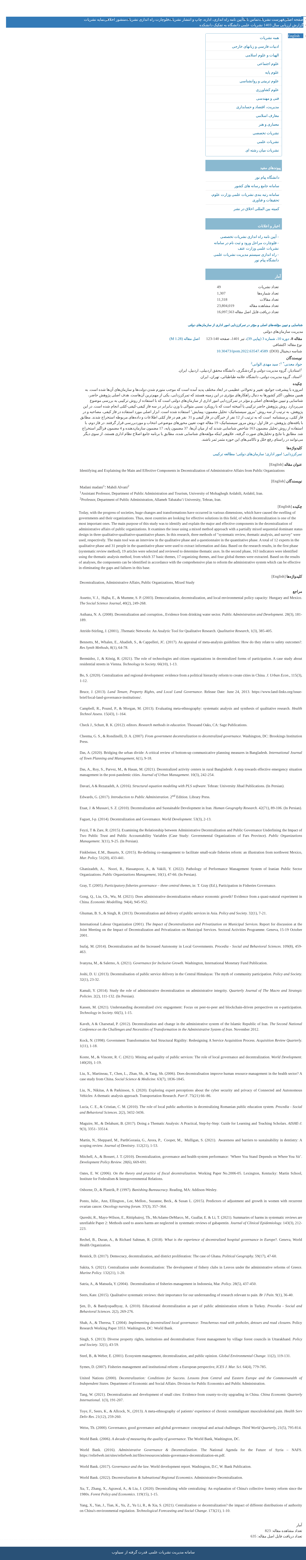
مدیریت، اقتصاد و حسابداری (257, 107)
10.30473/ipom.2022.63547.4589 (242, 351)
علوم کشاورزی (267, 90)
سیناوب (117, 1552)
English (294, 36)
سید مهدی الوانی (265, 364)
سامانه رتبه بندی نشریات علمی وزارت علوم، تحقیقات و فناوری (245, 197)
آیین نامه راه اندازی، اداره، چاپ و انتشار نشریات (206, 19)
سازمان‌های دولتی (250, 454)
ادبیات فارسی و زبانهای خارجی (255, 46)
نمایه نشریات (94, 19)
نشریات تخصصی (266, 133)
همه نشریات (269, 38)
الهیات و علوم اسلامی (262, 55)
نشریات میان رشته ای (262, 150)
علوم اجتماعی (268, 64)
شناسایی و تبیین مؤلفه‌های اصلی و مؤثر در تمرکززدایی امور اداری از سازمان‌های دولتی (245, 325)
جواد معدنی (292, 364)
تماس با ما (251, 19)
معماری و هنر (269, 124)
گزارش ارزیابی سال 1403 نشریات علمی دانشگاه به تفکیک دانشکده (251, 25)
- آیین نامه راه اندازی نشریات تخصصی (249, 237)
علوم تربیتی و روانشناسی (259, 81)
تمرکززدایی (293, 454)
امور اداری (274, 454)
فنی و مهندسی (267, 98)
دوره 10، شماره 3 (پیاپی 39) (268, 339)
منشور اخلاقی (115, 19)
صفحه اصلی (293, 19)
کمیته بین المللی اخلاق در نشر (256, 209)
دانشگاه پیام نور (267, 177)
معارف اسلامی (267, 116)
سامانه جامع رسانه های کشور (256, 186)
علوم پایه (272, 72)
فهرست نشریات (271, 19)
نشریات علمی (268, 142)
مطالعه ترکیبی (224, 454)
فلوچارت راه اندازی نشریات (147, 19)
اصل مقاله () (185, 339)
